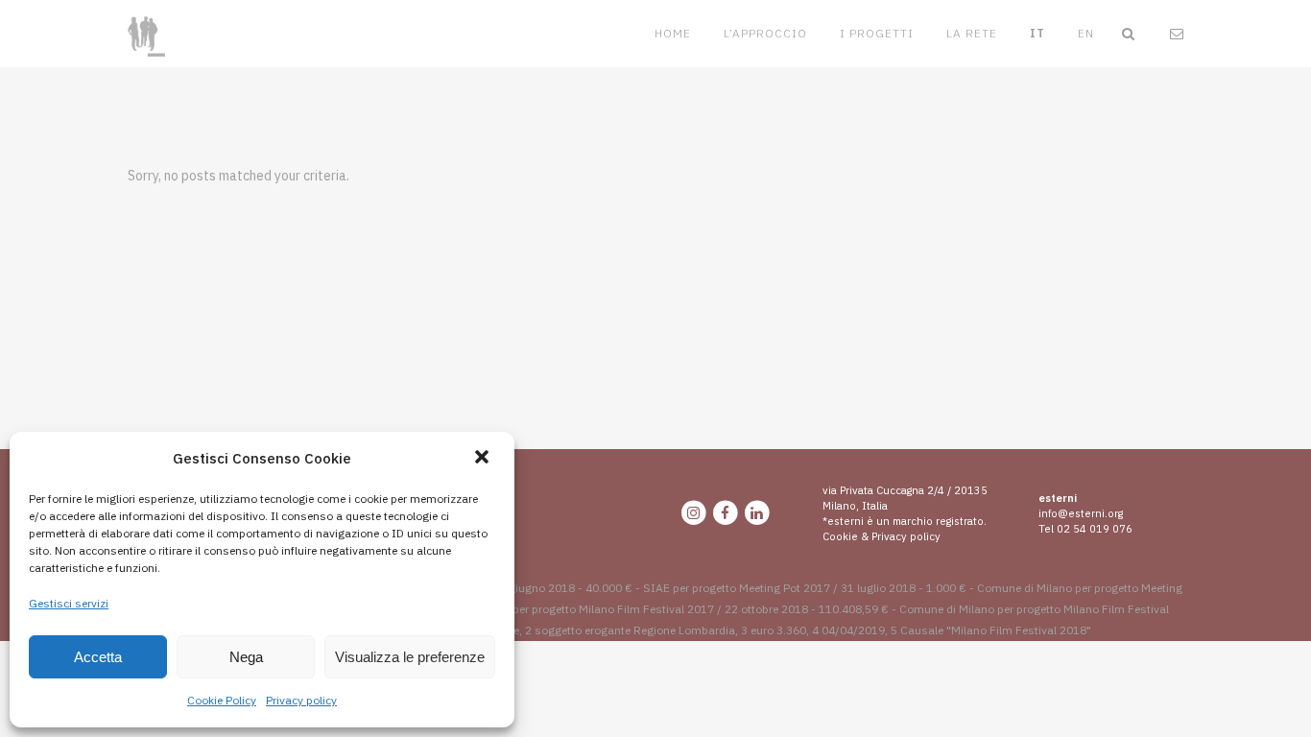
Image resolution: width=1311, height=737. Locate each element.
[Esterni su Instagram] (693, 512)
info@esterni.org (1080, 513)
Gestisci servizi (68, 603)
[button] (483, 458)
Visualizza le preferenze (410, 657)
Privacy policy (301, 700)
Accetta (98, 657)
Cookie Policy (221, 700)
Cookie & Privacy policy (881, 536)
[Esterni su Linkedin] (757, 512)
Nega (246, 657)
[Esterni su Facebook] (725, 512)
